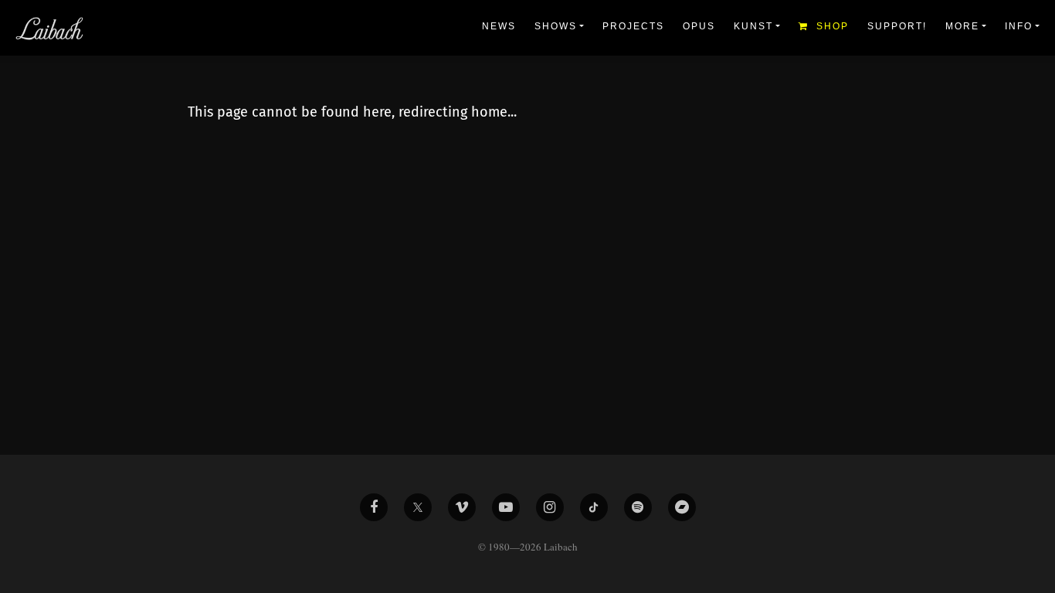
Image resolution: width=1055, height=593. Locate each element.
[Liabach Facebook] (374, 507)
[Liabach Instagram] (550, 507)
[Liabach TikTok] (594, 507)
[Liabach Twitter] (418, 507)
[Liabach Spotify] (638, 507)
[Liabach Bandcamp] (682, 507)
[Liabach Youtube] (506, 507)
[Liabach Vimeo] (462, 507)
